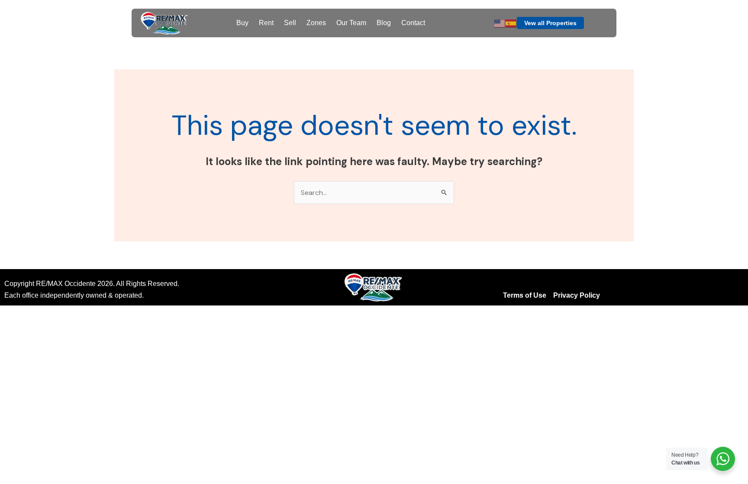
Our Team (351, 22)
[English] (500, 22)
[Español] (511, 22)
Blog (384, 22)
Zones (316, 22)
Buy (242, 22)
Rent (266, 22)
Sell (290, 22)
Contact (413, 22)
